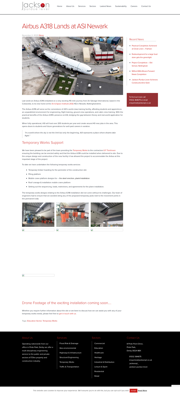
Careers (134, 6)
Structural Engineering (69, 357)
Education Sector (34, 320)
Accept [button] (133, 390)
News (41, 35)
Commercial (99, 343)
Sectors (93, 6)
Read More (142, 390)
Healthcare (99, 352)
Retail (96, 376)
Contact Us (146, 6)
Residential (99, 371)
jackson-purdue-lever (138, 366)
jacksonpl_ (134, 363)
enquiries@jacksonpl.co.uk (140, 102)
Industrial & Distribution (104, 362)
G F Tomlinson (109, 150)
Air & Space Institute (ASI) (63, 103)
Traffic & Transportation (69, 366)
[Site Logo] (35, 6)
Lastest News (105, 6)
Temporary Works (80, 150)
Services (81, 6)
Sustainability (121, 6)
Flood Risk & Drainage (69, 343)
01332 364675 (135, 356)
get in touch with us (67, 313)
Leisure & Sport (100, 366)
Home (59, 6)
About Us (70, 6)
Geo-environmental (68, 348)
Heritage (98, 357)
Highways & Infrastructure (70, 352)
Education (98, 348)
